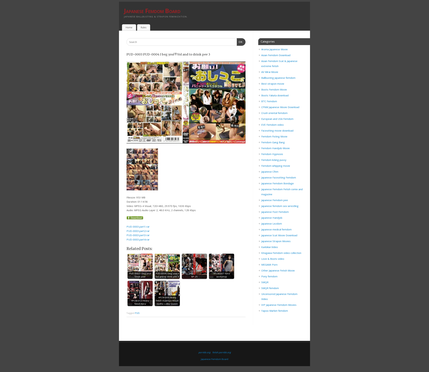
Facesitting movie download (277, 130)
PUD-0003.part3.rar (138, 235)
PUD (137, 313)
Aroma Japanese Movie (274, 49)
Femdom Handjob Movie (275, 148)
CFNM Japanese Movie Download (280, 107)
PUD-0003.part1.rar (138, 226)
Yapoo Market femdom (274, 310)
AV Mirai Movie (269, 72)
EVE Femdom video (272, 124)
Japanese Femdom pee (274, 200)
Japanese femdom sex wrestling (279, 206)
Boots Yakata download (275, 95)
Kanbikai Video (269, 247)
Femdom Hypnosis (272, 154)
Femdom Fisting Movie (274, 136)
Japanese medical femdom (276, 229)
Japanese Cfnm (269, 171)
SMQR (264, 282)
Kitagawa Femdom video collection (281, 253)
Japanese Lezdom (271, 223)
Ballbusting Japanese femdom (278, 77)
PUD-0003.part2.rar (138, 231)
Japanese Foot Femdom (275, 211)
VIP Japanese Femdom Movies (278, 304)
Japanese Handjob (271, 217)
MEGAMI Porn (269, 264)
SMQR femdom (270, 288)
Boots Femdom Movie (274, 89)
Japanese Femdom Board (152, 11)
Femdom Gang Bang (273, 142)
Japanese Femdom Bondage (277, 183)
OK (240, 41)
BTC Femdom (269, 101)
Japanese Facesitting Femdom (278, 177)
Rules (143, 27)
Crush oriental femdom (274, 113)
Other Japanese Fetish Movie (278, 270)
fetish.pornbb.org (221, 352)
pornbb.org (204, 352)
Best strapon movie (272, 83)
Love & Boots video (272, 258)
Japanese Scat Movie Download (279, 235)
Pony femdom (269, 276)
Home (129, 27)
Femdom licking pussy (273, 160)
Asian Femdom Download (275, 55)
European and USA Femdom (277, 118)
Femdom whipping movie (275, 165)
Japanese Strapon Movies (276, 241)
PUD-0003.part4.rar (138, 239)
